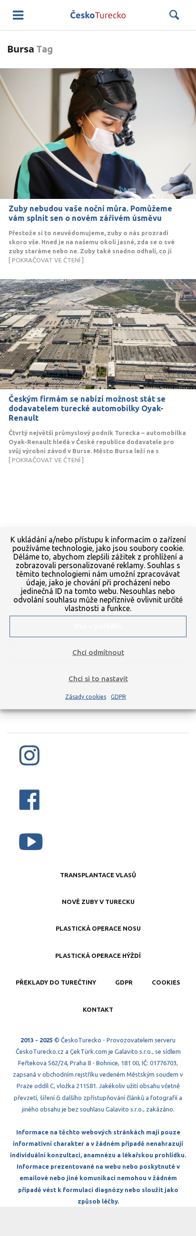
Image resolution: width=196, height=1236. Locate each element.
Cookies (166, 982)
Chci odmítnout (98, 652)
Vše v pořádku (98, 626)
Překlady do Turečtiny (56, 982)
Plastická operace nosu (98, 928)
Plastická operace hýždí (98, 955)
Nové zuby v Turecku (98, 901)
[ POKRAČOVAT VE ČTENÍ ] (92, 246)
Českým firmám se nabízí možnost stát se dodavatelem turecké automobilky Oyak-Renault (87, 408)
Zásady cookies (85, 696)
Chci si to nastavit (98, 679)
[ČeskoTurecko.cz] (98, 15)
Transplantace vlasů (98, 875)
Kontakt (98, 1009)
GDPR (118, 696)
